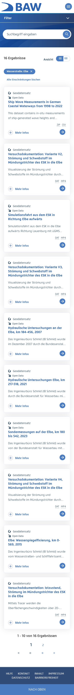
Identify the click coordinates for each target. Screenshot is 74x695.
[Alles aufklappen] (66, 58)
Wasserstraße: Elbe (18, 71)
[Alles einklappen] (59, 58)
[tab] (37, 18)
